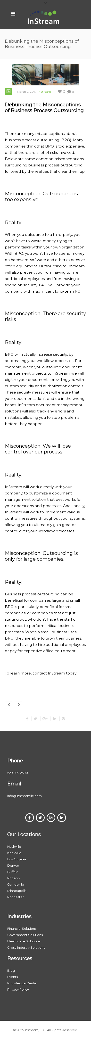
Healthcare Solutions (23, 941)
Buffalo (12, 872)
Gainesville (15, 884)
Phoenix (13, 878)
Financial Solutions (21, 928)
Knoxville (14, 853)
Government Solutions (25, 935)
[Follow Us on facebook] (29, 817)
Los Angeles (16, 859)
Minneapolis (16, 891)
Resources (19, 958)
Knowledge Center (22, 983)
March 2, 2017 (26, 91)
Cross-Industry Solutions (26, 947)
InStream (44, 91)
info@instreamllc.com (24, 796)
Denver (13, 865)
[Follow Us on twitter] (40, 817)
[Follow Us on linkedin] (61, 817)
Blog (11, 970)
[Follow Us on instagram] (51, 817)
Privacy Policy (18, 989)
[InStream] (43, 17)
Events (12, 977)
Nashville (14, 846)
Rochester (15, 897)
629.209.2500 (17, 773)
